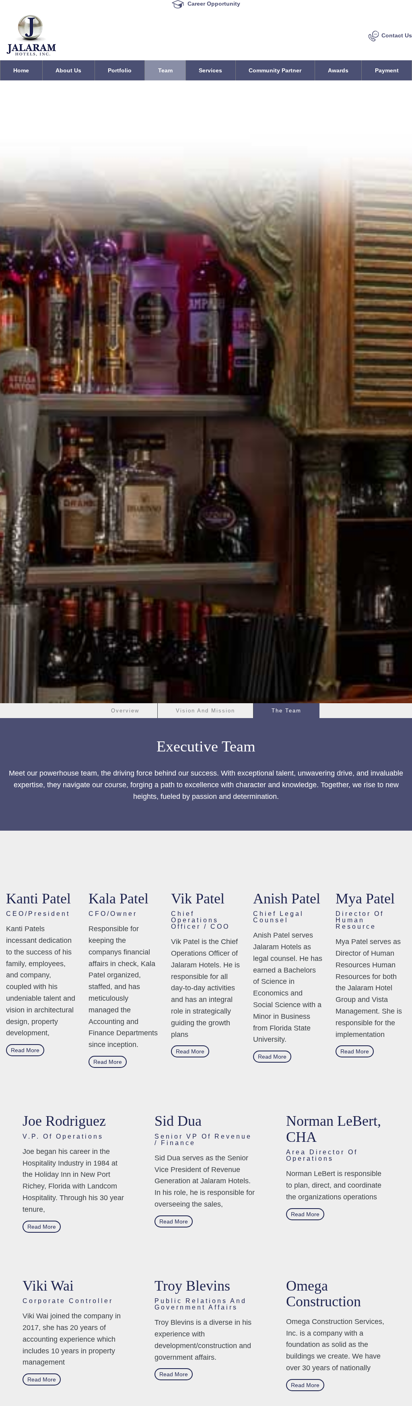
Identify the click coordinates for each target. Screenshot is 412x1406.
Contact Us (396, 35)
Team (165, 70)
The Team (286, 711)
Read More (25, 1050)
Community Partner (275, 70)
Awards (338, 70)
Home (21, 70)
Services (210, 70)
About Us (68, 70)
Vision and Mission (205, 711)
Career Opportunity (120, 3)
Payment (387, 70)
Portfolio (120, 70)
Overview (125, 711)
